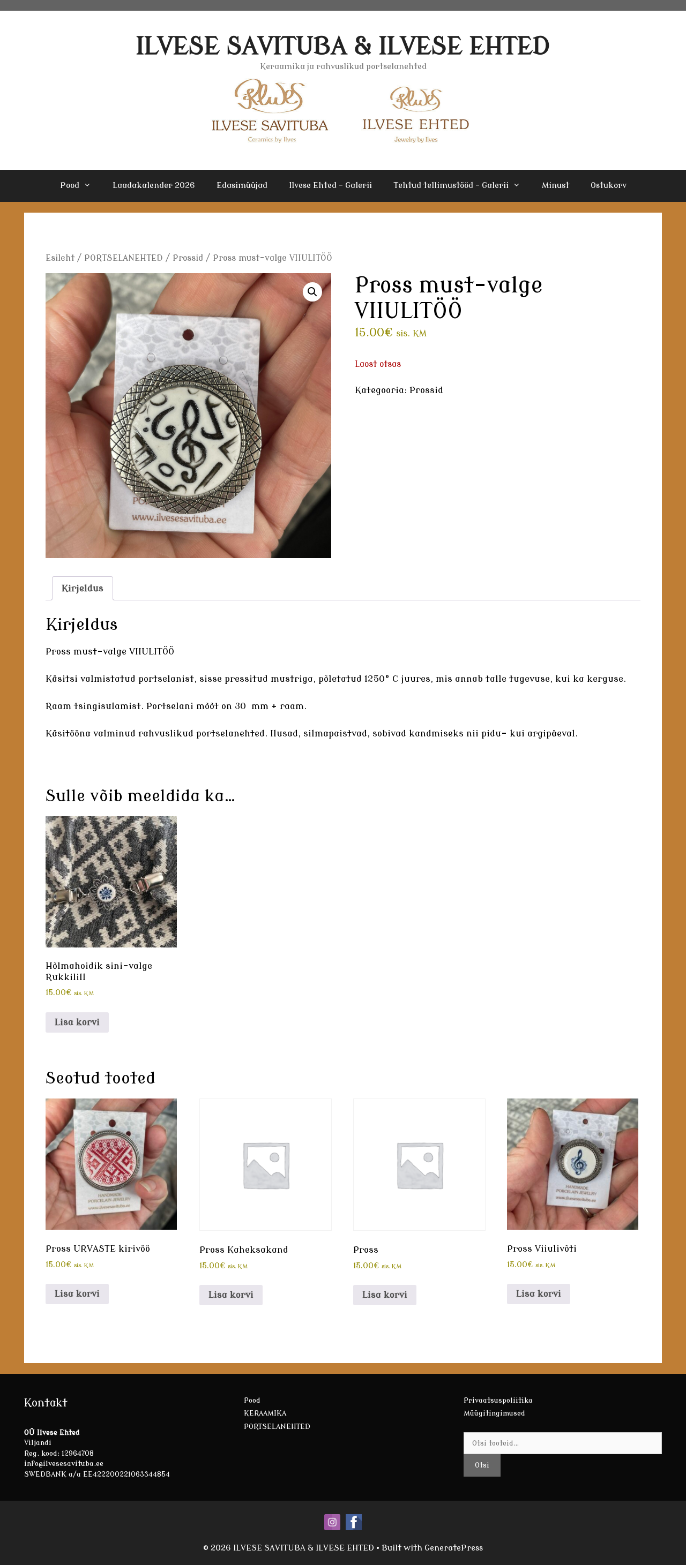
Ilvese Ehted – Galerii (330, 185)
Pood (69, 185)
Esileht (60, 258)
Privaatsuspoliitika (498, 1400)
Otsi (482, 1465)
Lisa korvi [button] (77, 1022)
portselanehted (230, 733)
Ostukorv (609, 185)
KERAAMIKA (265, 1413)
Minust (555, 185)
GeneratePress (453, 1548)
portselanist (166, 679)
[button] (312, 292)
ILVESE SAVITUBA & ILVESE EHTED (343, 46)
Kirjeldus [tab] (82, 588)
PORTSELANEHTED (123, 258)
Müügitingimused (494, 1413)
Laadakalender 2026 (154, 185)
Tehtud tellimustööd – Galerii (451, 185)
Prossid (188, 258)
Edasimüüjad (242, 185)
